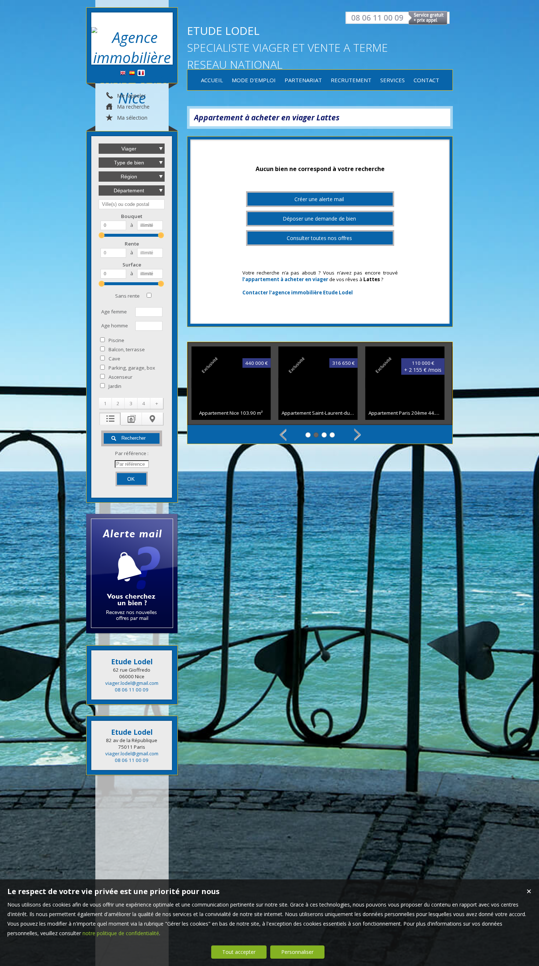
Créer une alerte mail (319, 199)
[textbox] (132, 204)
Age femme (114, 311)
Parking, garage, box (132, 367)
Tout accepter (239, 951)
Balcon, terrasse (127, 349)
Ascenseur (120, 377)
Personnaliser (297, 951)
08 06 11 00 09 (131, 689)
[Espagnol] (132, 73)
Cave (114, 358)
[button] (105, 403)
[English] (122, 73)
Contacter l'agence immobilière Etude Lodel (297, 292)
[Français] (141, 73)
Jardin (115, 386)
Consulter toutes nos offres (319, 238)
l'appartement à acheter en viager (285, 279)
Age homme (114, 325)
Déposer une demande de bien (319, 218)
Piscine (116, 340)
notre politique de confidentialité (120, 933)
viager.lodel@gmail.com (131, 683)
